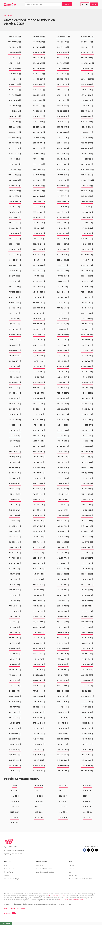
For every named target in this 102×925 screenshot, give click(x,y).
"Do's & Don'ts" (63, 900)
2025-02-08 (38, 812)
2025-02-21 (15, 796)
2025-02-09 (14, 812)
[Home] (10, 4)
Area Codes (39, 865)
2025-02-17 (15, 801)
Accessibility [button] (7, 913)
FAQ (70, 872)
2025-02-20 (39, 796)
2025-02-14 (87, 801)
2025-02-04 (38, 817)
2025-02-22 (87, 791)
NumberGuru (8, 15)
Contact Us (72, 869)
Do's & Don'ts (73, 875)
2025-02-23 (63, 791)
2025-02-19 (63, 796)
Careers (6, 875)
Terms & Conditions (77, 900)
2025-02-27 (63, 785)
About (6, 865)
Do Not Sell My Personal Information (80, 879)
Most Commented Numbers (45, 872)
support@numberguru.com (15, 850)
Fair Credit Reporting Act (56, 896)
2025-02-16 (39, 801)
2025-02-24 (39, 791)
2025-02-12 (39, 807)
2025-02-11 (63, 807)
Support (71, 865)
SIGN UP (85, 4)
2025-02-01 (15, 823)
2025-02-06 (87, 812)
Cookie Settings (6, 923)
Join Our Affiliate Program (12, 879)
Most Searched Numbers (44, 869)
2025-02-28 (39, 785)
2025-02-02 (87, 817)
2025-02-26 (87, 785)
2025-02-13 (15, 807)
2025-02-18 (87, 796)
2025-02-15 (63, 801)
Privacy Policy (8, 872)
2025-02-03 (63, 817)
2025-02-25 (14, 791)
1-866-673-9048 (13, 846)
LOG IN (93, 4)
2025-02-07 (63, 812)
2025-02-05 (14, 817)
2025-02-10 (87, 807)
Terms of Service (9, 869)
